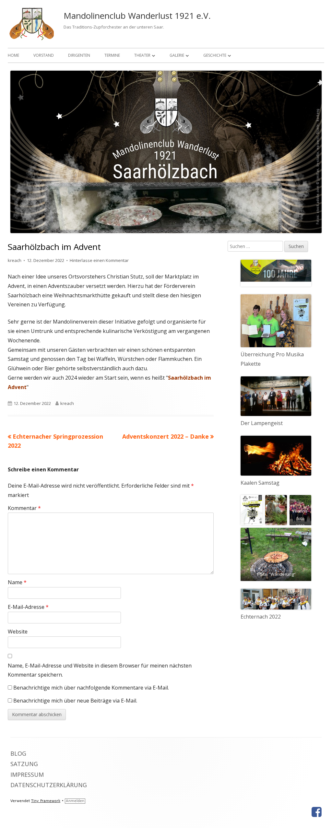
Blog (18, 753)
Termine (112, 55)
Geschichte (214, 55)
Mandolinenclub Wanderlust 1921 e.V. (137, 15)
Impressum (27, 774)
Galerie (177, 55)
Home (13, 55)
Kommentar (24, 508)
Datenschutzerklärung (48, 785)
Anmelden (75, 801)
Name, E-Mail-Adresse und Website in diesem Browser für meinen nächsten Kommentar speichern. (100, 670)
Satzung (24, 764)
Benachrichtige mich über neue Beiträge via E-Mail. (75, 700)
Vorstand (43, 55)
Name (17, 582)
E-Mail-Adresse (28, 606)
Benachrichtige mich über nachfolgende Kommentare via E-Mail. (91, 687)
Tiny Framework (45, 801)
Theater (142, 55)
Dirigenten (79, 55)
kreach (14, 260)
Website (18, 631)
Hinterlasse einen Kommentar (99, 260)
